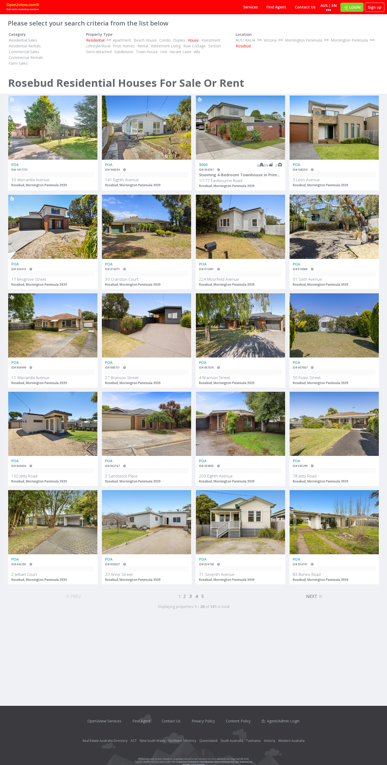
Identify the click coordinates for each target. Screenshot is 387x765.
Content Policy (238, 720)
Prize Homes (124, 45)
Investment (211, 40)
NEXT (311, 596)
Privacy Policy (203, 720)
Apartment (122, 40)
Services (250, 6)
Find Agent (276, 6)
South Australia (232, 740)
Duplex (179, 40)
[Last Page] (320, 595)
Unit (163, 51)
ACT (134, 740)
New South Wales (152, 740)
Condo (165, 40)
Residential (95, 40)
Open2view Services (104, 720)
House (193, 40)
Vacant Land (180, 51)
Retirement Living (166, 45)
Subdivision (123, 51)
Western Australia (291, 740)
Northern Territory (182, 740)
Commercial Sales (24, 51)
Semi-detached (99, 51)
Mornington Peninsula (303, 40)
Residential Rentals (25, 45)
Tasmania (253, 740)
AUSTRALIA (245, 40)
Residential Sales (23, 40)
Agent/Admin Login (283, 720)
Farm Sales (18, 63)
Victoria (270, 40)
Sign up (374, 7)
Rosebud (243, 45)
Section (214, 45)
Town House (147, 51)
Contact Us (305, 6)
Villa (197, 51)
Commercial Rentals (26, 57)
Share (90, 116)
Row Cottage (194, 45)
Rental (142, 45)
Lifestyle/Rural (98, 45)
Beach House (145, 40)
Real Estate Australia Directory (105, 740)
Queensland (208, 740)
